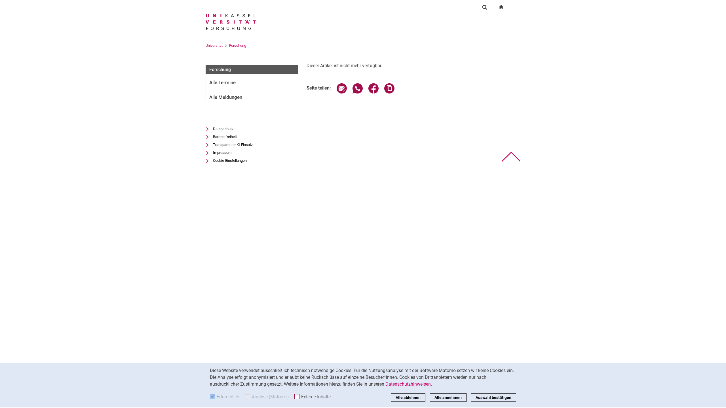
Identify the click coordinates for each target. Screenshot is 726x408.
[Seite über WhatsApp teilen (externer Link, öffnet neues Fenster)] (358, 92)
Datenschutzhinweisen (408, 384)
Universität (214, 45)
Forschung (237, 45)
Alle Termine (222, 82)
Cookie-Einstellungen (230, 160)
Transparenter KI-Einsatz (233, 145)
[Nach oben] (511, 157)
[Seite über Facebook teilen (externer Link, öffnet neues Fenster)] (373, 92)
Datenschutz (223, 129)
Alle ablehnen (408, 397)
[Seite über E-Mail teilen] (342, 92)
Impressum (222, 152)
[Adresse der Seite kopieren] (389, 92)
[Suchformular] (484, 7)
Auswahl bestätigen (493, 397)
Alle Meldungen (225, 97)
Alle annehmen (448, 397)
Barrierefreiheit (225, 137)
